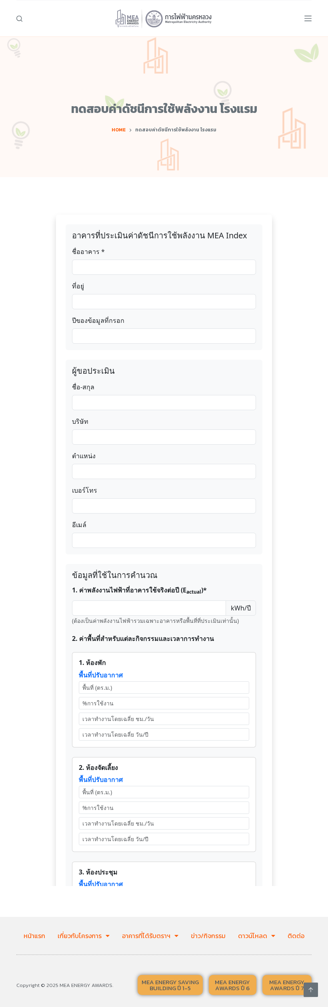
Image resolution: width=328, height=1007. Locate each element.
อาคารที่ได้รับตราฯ (146, 936)
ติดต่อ (296, 936)
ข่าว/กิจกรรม (208, 936)
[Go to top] (311, 990)
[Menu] (308, 18)
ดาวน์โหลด (252, 936)
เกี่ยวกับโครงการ (80, 936)
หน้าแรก (34, 936)
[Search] (19, 19)
